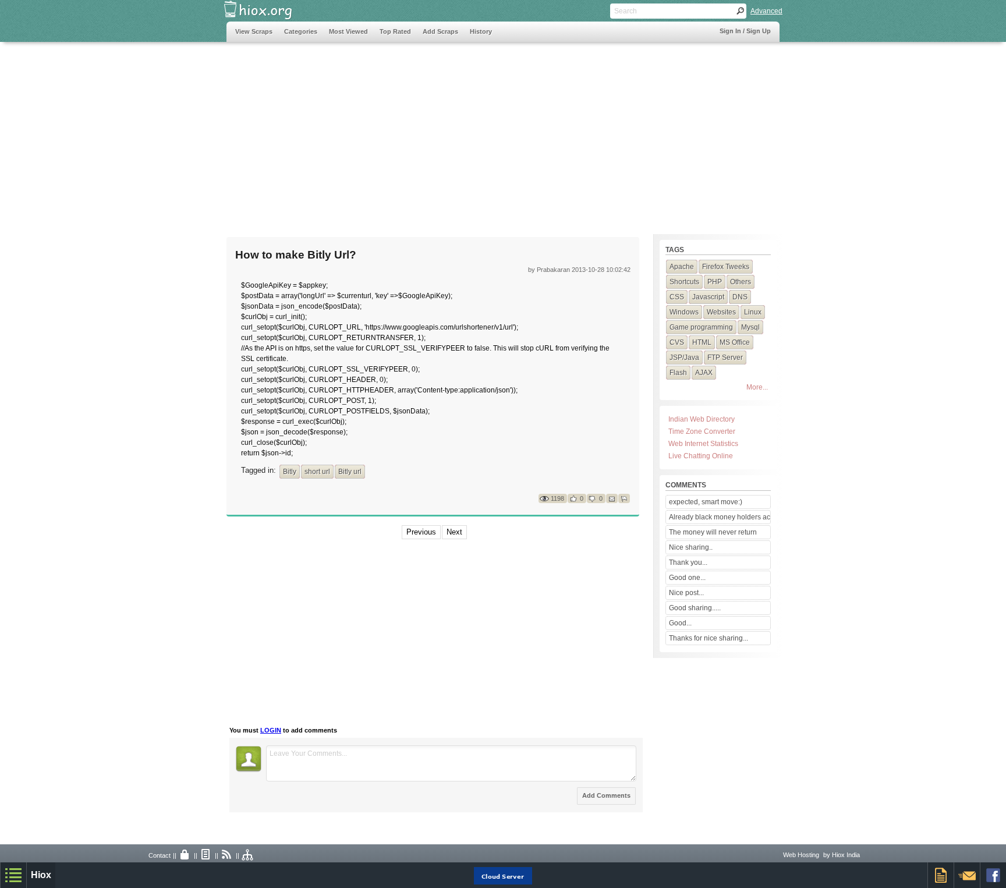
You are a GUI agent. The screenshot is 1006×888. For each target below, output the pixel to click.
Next (454, 532)
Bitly (289, 472)
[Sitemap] (248, 855)
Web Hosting (801, 854)
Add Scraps (440, 31)
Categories (300, 31)
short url (317, 472)
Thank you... (688, 562)
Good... (680, 623)
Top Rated (395, 31)
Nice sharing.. (691, 547)
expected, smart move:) (705, 502)
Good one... (687, 578)
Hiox (41, 875)
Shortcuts (684, 282)
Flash (678, 373)
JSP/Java (684, 357)
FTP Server (725, 357)
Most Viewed (348, 31)
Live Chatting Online (700, 456)
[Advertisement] (438, 132)
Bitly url (350, 472)
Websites (721, 312)
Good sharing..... (695, 608)
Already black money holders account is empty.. (719, 517)
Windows (684, 312)
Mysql (750, 327)
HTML (701, 342)
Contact (159, 855)
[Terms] (206, 855)
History (481, 31)
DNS (740, 297)
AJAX (704, 373)
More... (757, 387)
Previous (421, 532)
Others (740, 282)
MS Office (735, 342)
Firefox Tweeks (725, 267)
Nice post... (686, 593)
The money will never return (713, 532)
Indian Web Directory (701, 419)
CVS (677, 342)
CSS (677, 297)
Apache (682, 267)
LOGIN (270, 730)
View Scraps (253, 31)
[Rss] (227, 855)
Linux (752, 312)
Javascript (708, 297)
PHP (714, 282)
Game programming (701, 327)
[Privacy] (185, 855)
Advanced (766, 11)
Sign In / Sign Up (745, 30)
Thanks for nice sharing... (708, 638)
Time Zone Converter (701, 431)
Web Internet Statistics (703, 444)
